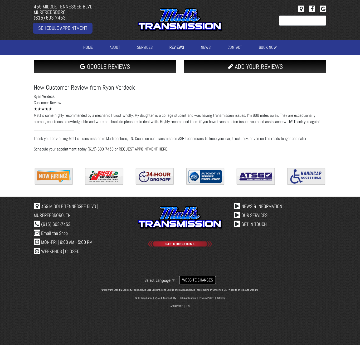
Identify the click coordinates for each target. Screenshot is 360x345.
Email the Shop (54, 233)
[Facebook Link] (312, 9)
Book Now (268, 47)
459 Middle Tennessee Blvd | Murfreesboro (64, 9)
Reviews (176, 47)
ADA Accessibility (167, 298)
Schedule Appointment (62, 28)
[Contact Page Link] (301, 9)
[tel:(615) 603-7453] (306, 176)
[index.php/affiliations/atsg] (155, 176)
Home (88, 47)
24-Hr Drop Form (143, 298)
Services (145, 47)
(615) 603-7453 (50, 17)
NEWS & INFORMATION (261, 206)
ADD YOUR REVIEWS (258, 66)
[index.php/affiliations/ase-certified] (104, 176)
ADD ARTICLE (177, 306)
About (115, 47)
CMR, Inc (217, 289)
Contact (234, 47)
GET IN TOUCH (253, 224)
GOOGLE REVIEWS (107, 66)
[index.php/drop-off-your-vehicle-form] (54, 176)
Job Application (188, 298)
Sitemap (221, 298)
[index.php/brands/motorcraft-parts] (256, 176)
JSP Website (230, 289)
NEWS (206, 47)
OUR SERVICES (253, 215)
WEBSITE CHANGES (197, 280)
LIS (188, 306)
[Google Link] (323, 9)
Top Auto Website (249, 289)
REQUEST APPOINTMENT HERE (143, 149)
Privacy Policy (206, 298)
